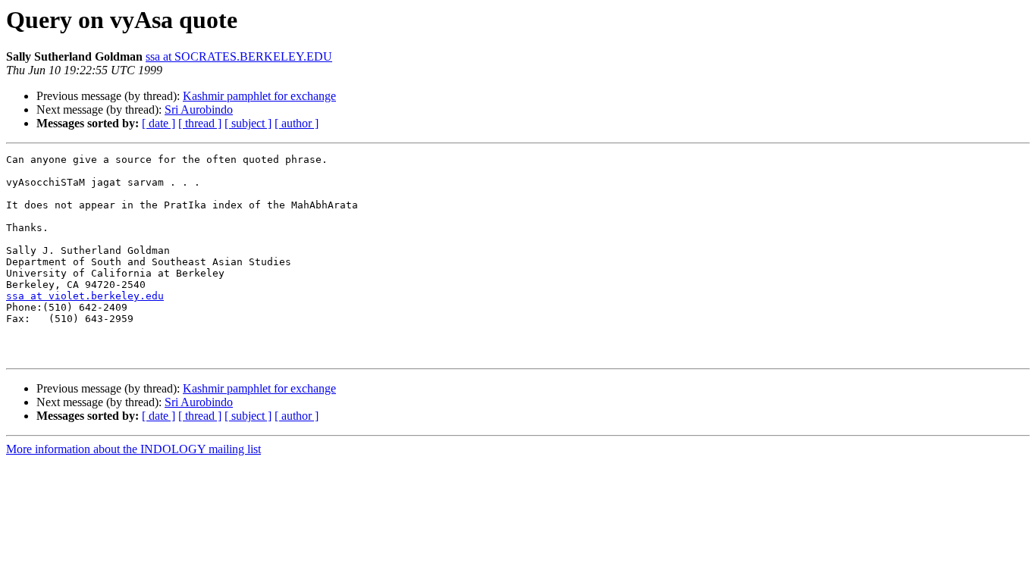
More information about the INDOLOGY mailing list (133, 449)
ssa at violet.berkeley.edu (85, 296)
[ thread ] (199, 123)
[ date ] (158, 123)
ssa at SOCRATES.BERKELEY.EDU (239, 56)
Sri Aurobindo (199, 109)
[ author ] (297, 123)
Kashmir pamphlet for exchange (259, 95)
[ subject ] (248, 123)
